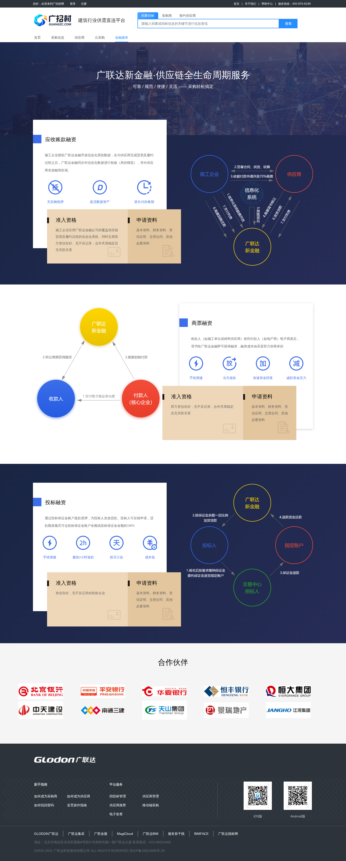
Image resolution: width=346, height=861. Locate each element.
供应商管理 (150, 796)
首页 (236, 3)
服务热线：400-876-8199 (294, 3)
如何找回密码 (44, 805)
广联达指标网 (228, 834)
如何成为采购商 (45, 796)
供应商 (79, 37)
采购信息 (57, 37)
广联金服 (100, 834)
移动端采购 (150, 805)
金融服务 (121, 37)
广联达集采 (76, 834)
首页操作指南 (77, 805)
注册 (84, 3)
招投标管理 (117, 796)
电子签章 (116, 814)
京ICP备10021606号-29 (147, 851)
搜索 (288, 23)
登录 (73, 3)
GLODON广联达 (46, 834)
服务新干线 (176, 834)
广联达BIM (150, 834)
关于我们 (250, 3)
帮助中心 (267, 3)
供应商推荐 (117, 805)
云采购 (100, 37)
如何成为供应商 (78, 796)
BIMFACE (201, 834)
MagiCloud (125, 834)
